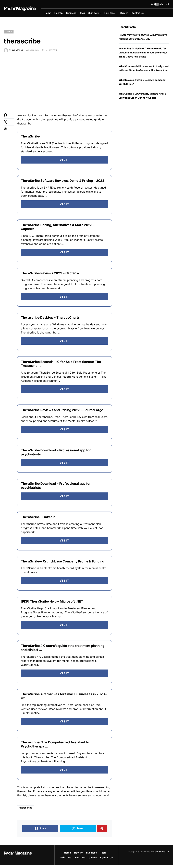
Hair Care (80, 857)
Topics (8, 31)
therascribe (25, 807)
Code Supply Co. (161, 851)
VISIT (65, 160)
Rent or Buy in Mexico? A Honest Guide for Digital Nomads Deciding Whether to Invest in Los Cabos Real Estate (143, 52)
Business (91, 852)
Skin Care (65, 857)
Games (93, 857)
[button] (157, 4)
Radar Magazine (20, 8)
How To (78, 852)
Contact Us (106, 857)
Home (67, 852)
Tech (103, 852)
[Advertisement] (58, 83)
